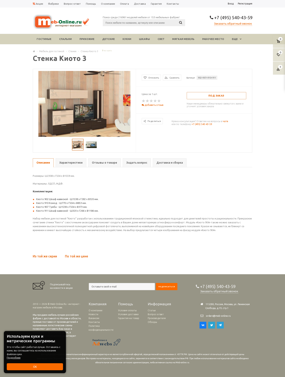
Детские (108, 39)
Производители (157, 318)
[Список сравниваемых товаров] (279, 70)
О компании (95, 310)
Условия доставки (128, 314)
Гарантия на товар (128, 318)
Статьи (152, 310)
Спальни (65, 39)
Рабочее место (213, 39)
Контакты (94, 322)
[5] (159, 101)
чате (225, 121)
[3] (151, 101)
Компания (97, 304)
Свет (161, 39)
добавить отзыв (153, 105)
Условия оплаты (127, 310)
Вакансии (94, 318)
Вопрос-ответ (156, 314)
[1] (144, 101)
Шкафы (144, 39)
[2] (147, 101)
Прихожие (86, 39)
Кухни (127, 39)
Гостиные (44, 39)
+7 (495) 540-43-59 (233, 17)
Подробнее (14, 357)
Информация (159, 304)
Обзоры (152, 322)
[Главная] (34, 51)
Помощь (125, 304)
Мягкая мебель (183, 39)
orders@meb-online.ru (218, 316)
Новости (93, 314)
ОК (35, 366)
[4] (155, 101)
